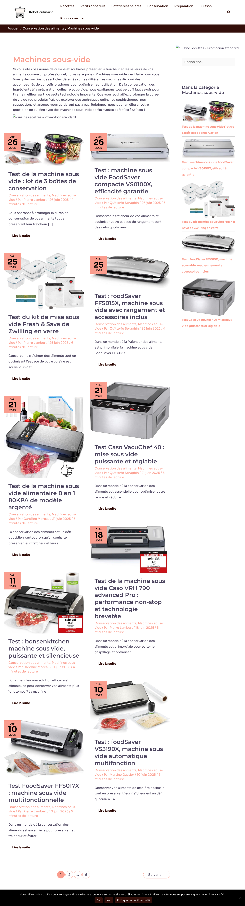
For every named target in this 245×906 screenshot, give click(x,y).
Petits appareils (92, 6)
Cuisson (205, 6)
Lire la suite (22, 235)
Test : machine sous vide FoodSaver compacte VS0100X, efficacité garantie (123, 181)
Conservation (157, 6)
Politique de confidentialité (133, 900)
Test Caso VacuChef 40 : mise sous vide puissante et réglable (129, 454)
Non (109, 900)
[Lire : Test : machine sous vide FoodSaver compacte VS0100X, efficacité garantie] (130, 148)
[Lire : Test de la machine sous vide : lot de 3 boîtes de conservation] (44, 150)
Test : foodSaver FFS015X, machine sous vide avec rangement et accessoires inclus (130, 306)
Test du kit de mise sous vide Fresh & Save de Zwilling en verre (43, 324)
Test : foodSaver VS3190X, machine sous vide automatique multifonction (129, 752)
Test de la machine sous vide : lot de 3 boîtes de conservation (43, 181)
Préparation (183, 6)
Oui (98, 900)
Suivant (156, 875)
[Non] (240, 898)
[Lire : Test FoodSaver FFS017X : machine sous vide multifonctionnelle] (44, 749)
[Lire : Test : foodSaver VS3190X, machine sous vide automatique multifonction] (130, 707)
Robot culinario (41, 12)
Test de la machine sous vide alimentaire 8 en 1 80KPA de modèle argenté (43, 496)
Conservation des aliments (29, 195)
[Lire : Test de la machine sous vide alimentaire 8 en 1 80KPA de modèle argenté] (44, 437)
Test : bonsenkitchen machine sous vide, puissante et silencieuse (43, 648)
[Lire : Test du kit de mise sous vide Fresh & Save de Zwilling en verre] (44, 281)
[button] (229, 12)
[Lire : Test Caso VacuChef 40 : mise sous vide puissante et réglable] (130, 410)
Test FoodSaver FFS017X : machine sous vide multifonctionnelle (43, 792)
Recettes (67, 6)
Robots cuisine (71, 18)
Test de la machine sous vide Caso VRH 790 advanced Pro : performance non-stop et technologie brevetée (130, 598)
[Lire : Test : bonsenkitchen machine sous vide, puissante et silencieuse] (44, 603)
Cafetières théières (126, 6)
